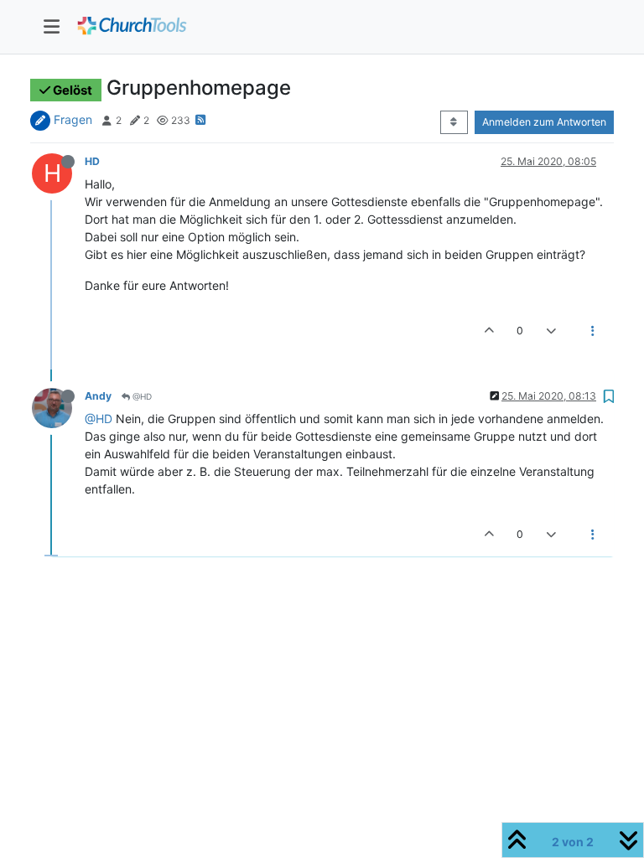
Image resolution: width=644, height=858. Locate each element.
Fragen (73, 119)
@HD (141, 396)
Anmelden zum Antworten (544, 122)
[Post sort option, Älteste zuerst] (454, 122)
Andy (98, 396)
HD (92, 161)
